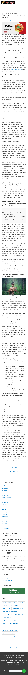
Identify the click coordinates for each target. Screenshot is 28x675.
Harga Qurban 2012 (7, 614)
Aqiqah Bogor (5, 490)
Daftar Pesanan (5, 504)
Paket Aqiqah (5, 521)
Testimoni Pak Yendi (7, 642)
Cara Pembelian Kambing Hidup (10, 605)
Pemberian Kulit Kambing (9, 636)
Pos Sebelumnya (14, 467)
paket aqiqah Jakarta (16, 69)
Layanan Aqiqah (6, 519)
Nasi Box (14, 620)
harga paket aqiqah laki (17, 608)
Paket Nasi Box (5, 523)
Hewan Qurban (5, 509)
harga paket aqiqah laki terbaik (10, 611)
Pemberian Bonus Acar (8, 633)
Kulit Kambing (6, 620)
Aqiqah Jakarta (5, 495)
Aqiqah (3, 20)
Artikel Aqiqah (5, 502)
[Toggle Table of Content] (23, 210)
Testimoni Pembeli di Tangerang (10, 645)
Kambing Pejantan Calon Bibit (10, 617)
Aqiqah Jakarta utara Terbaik (9, 602)
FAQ (3, 507)
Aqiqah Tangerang (6, 497)
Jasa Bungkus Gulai (19, 614)
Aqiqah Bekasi (5, 488)
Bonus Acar (21, 602)
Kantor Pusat (11, 655)
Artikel (3, 500)
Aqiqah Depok (5, 493)
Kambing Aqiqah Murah (7, 578)
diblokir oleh (13, 591)
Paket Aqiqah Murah (7, 580)
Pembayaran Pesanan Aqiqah (10, 630)
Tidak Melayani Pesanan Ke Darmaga (11, 647)
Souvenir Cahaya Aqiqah (8, 639)
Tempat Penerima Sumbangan (14, 657)
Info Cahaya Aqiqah (6, 512)
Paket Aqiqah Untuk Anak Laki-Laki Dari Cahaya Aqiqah (15, 217)
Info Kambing (5, 514)
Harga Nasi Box (6, 608)
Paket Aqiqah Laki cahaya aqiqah (10, 623)
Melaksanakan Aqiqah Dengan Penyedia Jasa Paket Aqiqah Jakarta (13, 213)
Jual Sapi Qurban (20, 655)
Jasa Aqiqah (5, 516)
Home (5, 655)
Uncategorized (5, 528)
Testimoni (4, 526)
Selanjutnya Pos (14, 471)
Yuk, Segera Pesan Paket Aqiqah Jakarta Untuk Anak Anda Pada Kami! (15, 220)
